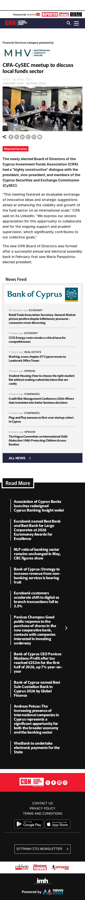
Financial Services (15, 149)
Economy (35, 310)
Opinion (29, 371)
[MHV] (27, 53)
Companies (32, 394)
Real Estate (32, 352)
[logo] (16, 23)
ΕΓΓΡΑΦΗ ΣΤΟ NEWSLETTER (40, 849)
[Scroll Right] (66, 628)
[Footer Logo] (31, 782)
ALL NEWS (17, 458)
